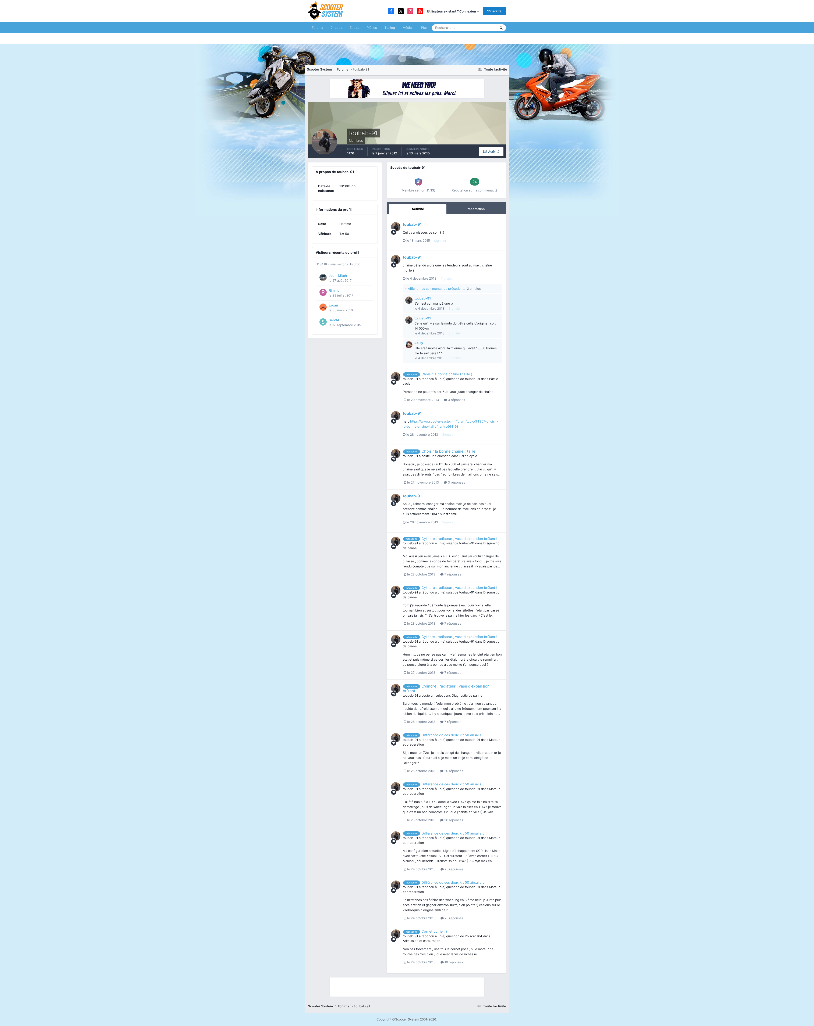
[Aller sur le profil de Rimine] (323, 292)
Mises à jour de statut (478, 27)
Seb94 (334, 320)
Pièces (372, 28)
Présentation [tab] (475, 209)
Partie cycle (468, 456)
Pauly (418, 343)
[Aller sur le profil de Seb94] (323, 322)
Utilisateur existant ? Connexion (452, 11)
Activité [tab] (418, 209)
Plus (424, 28)
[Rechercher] (501, 27)
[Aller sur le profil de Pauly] (409, 344)
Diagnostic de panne (467, 695)
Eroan (333, 305)
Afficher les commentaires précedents (444, 289)
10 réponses (453, 962)
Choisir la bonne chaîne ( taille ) (446, 374)
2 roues (336, 28)
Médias (408, 28)
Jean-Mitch (338, 276)
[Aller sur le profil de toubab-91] (395, 227)
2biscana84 (473, 936)
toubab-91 (412, 224)
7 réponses (452, 574)
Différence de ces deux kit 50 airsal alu (452, 735)
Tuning (390, 28)
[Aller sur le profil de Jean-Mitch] (323, 277)
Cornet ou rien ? (434, 931)
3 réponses (456, 400)
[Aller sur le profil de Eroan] (323, 307)
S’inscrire (494, 11)
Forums (317, 28)
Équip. (354, 28)
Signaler (440, 241)
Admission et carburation (421, 941)
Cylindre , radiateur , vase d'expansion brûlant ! (459, 539)
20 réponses (453, 771)
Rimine (334, 290)
